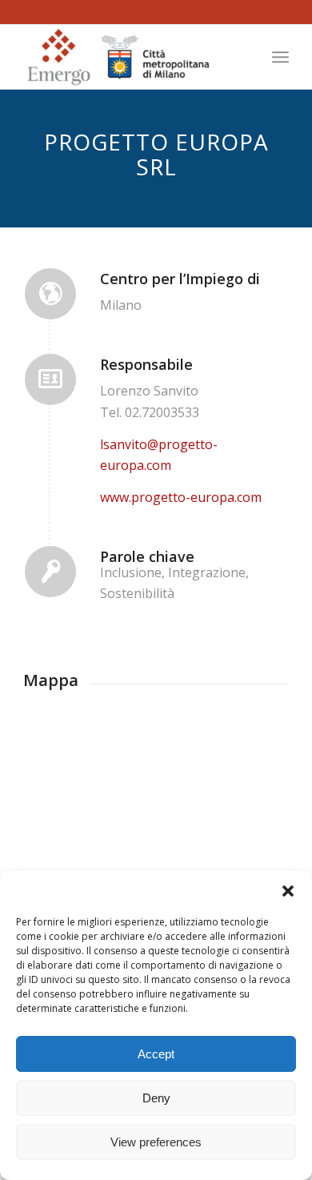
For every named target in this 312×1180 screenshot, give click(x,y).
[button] (288, 891)
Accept (156, 1054)
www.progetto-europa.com (181, 497)
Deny (156, 1098)
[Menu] (280, 57)
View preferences (156, 1142)
